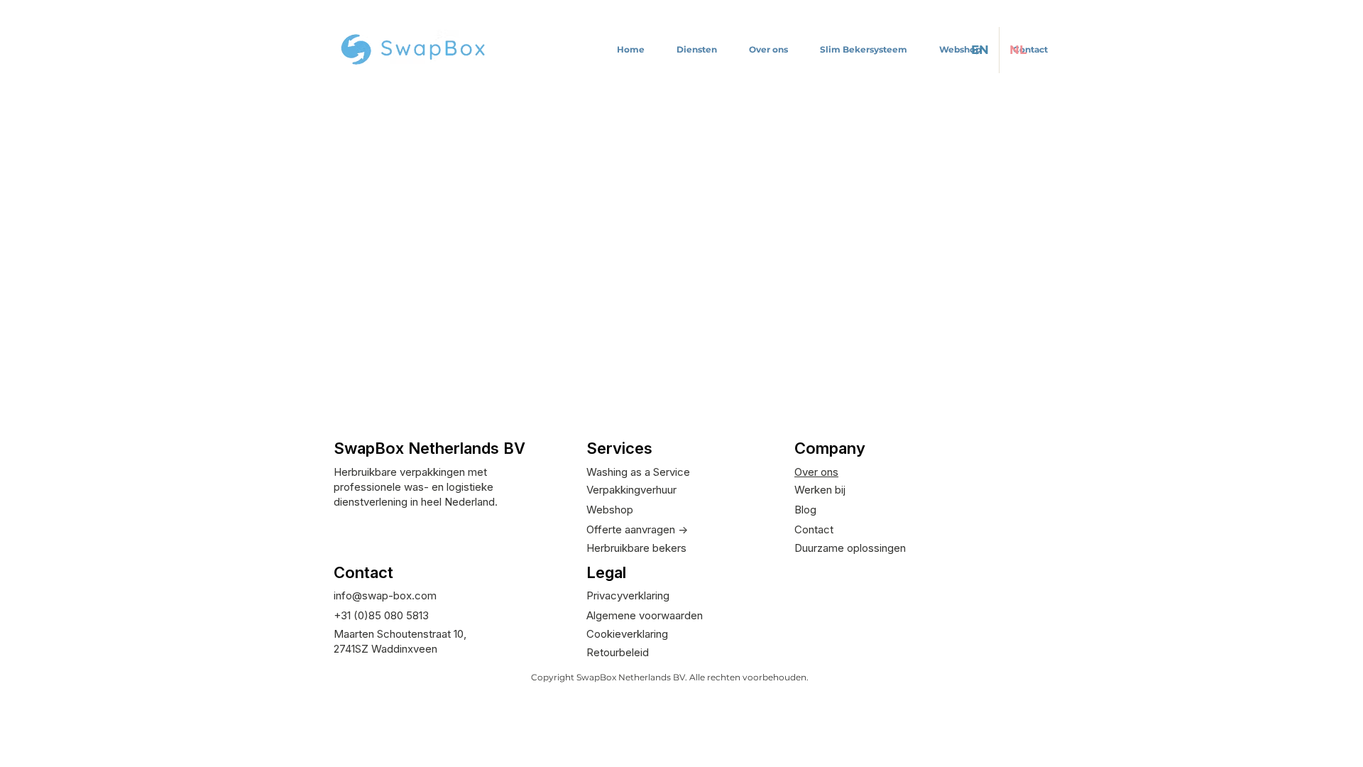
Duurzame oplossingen (850, 548)
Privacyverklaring (627, 595)
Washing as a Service (638, 472)
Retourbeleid (617, 652)
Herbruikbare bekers (636, 548)
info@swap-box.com (385, 595)
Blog (805, 509)
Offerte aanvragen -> (637, 529)
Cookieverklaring (627, 634)
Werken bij (819, 489)
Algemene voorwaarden (644, 615)
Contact (813, 529)
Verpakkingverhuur (631, 489)
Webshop (609, 509)
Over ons (816, 472)
